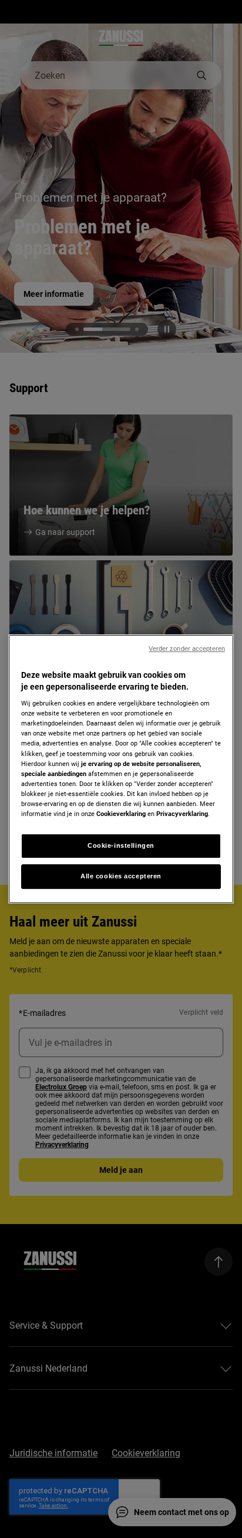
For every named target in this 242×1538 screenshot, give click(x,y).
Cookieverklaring (121, 814)
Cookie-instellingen (121, 845)
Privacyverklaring (182, 814)
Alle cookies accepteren (121, 876)
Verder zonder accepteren (187, 648)
